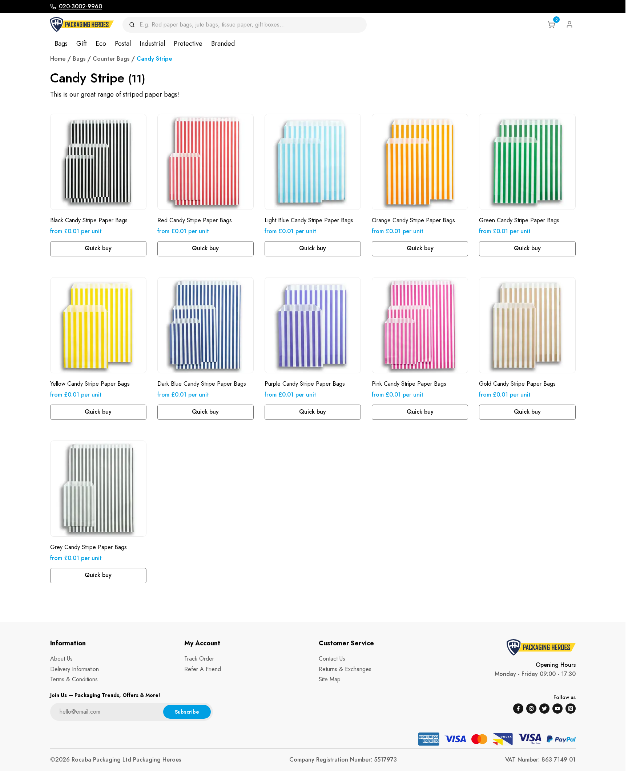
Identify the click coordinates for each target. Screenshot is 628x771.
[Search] (134, 25)
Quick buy (98, 248)
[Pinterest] (570, 708)
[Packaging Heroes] (82, 24)
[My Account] (569, 24)
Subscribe (187, 711)
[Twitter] (544, 708)
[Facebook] (518, 708)
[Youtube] (557, 708)
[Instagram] (531, 708)
